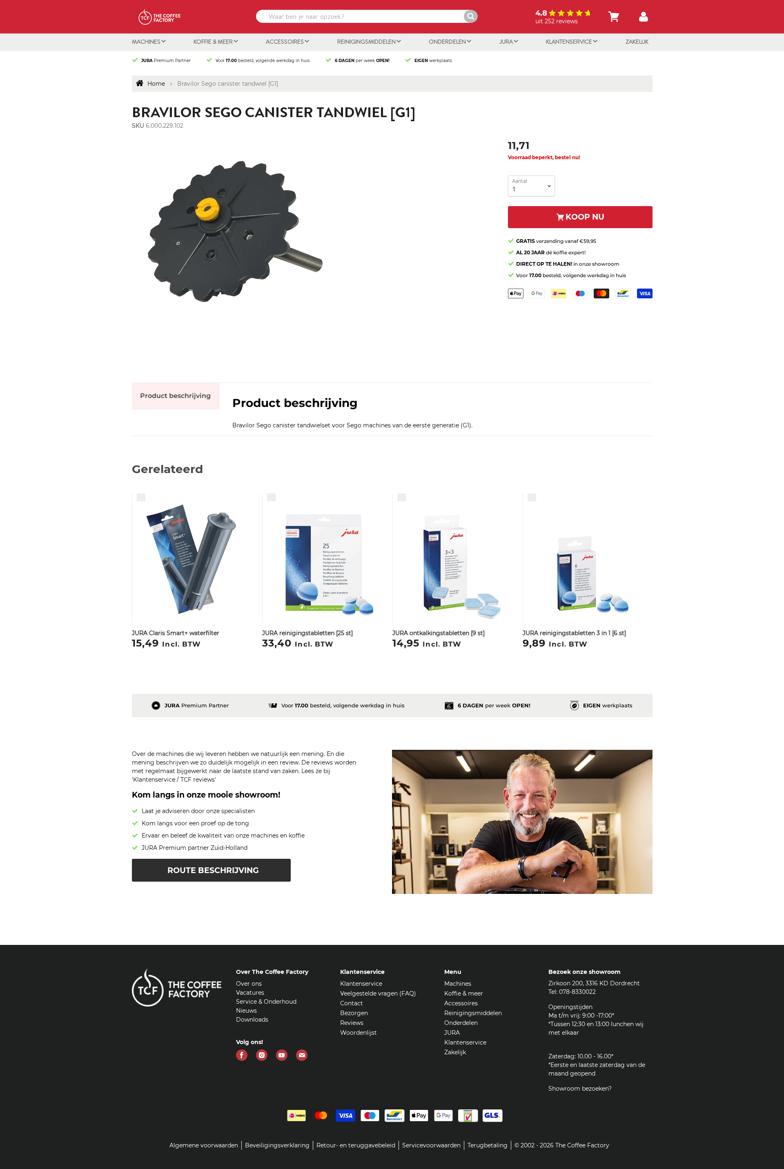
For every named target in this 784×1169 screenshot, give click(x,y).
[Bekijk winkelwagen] (614, 16)
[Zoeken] (471, 16)
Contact (351, 1003)
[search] (366, 16)
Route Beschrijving (213, 870)
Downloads (252, 1019)
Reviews (351, 1023)
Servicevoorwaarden (431, 1145)
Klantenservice (569, 42)
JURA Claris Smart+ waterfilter (175, 633)
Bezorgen (354, 1013)
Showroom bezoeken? (580, 1088)
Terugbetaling (488, 1145)
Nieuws (246, 1010)
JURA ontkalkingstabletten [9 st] (438, 633)
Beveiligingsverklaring (277, 1145)
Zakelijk (637, 42)
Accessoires (285, 42)
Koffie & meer (214, 42)
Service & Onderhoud (266, 1001)
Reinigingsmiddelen (367, 42)
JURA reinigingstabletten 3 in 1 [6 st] (574, 633)
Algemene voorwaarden (203, 1145)
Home (156, 83)
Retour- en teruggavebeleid (355, 1145)
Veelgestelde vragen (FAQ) (378, 993)
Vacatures (250, 992)
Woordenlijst (358, 1032)
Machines (147, 42)
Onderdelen (448, 42)
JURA (506, 42)
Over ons (249, 983)
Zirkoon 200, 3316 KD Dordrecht (594, 983)
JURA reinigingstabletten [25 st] (307, 633)
